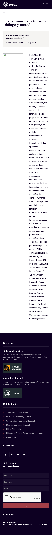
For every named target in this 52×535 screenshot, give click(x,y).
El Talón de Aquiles (13, 351)
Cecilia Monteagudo (15, 35)
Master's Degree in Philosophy (18, 425)
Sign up (24, 506)
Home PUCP (11, 437)
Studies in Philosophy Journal (18, 417)
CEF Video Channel (13, 378)
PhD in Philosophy (13, 429)
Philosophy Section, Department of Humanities (25, 433)
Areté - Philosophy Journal (17, 413)
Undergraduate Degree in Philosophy (21, 421)
